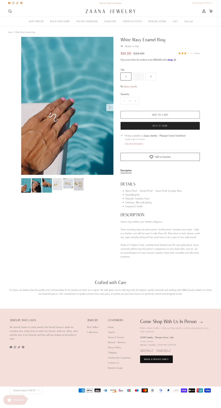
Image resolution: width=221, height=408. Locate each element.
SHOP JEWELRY (36, 21)
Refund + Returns (116, 342)
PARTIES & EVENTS (132, 21)
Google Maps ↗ (163, 350)
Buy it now (160, 125)
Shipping (112, 352)
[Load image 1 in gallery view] (67, 106)
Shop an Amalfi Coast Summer (110, 3)
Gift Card (188, 21)
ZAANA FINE (110, 21)
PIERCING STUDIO (157, 21)
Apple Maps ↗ (146, 350)
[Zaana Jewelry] (110, 11)
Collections (92, 332)
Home (10, 32)
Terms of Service (116, 337)
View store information (134, 143)
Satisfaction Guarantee (119, 357)
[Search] (10, 11)
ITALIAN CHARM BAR (87, 21)
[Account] (203, 11)
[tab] (126, 171)
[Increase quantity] (136, 100)
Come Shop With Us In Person (172, 321)
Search (111, 332)
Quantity (125, 94)
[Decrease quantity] (123, 100)
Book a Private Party (156, 359)
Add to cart (160, 114)
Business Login (115, 367)
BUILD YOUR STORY (60, 21)
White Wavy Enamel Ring (25, 32)
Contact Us (113, 362)
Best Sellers (93, 327)
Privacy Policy (114, 347)
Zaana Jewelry (130, 86)
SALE (175, 21)
